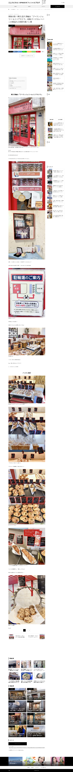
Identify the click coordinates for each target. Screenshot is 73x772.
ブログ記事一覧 (57, 6)
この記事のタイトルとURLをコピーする (27, 55)
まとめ (11, 84)
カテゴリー (43, 6)
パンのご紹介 (12, 82)
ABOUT (29, 6)
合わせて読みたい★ (13, 88)
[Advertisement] (26, 67)
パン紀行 (11, 25)
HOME (15, 6)
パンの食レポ (12, 83)
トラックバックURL (10, 746)
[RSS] (63, 2)
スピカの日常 (11, 701)
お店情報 (11, 85)
